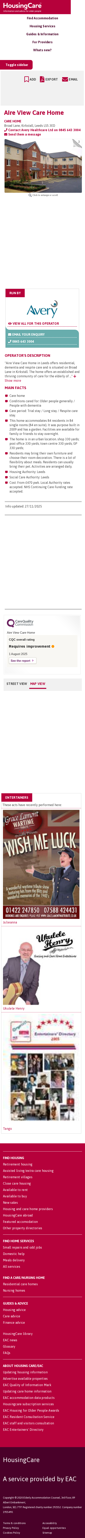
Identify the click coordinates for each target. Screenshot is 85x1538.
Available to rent (15, 1190)
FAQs (6, 1353)
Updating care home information (27, 1391)
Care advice (11, 1316)
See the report (20, 660)
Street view (17, 683)
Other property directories (22, 1228)
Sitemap (47, 1532)
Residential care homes (20, 1284)
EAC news (10, 1340)
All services (11, 1266)
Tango (7, 1128)
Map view (37, 683)
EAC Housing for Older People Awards (31, 1410)
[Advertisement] (42, 243)
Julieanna (10, 922)
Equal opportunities (54, 1527)
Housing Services (42, 26)
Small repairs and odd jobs (22, 1247)
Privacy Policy (11, 1527)
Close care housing (17, 1183)
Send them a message (24, 134)
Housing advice (14, 1310)
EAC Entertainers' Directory (23, 1429)
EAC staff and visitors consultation (28, 1423)
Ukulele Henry (14, 1008)
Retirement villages (17, 1177)
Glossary (9, 1346)
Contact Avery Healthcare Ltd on (44, 130)
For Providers (42, 42)
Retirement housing (18, 1164)
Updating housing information (25, 1372)
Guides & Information (42, 34)
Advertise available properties (25, 1378)
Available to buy (15, 1196)
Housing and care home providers (28, 1209)
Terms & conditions (14, 1523)
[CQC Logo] (20, 626)
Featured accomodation (20, 1221)
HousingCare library (18, 1333)
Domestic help (14, 1254)
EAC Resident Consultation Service (29, 1417)
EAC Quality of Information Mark (27, 1385)
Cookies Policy (11, 1532)
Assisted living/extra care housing (28, 1170)
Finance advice (14, 1322)
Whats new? (42, 50)
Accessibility (49, 1523)
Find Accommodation (42, 18)
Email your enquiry (28, 334)
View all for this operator (35, 323)
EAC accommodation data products (29, 1397)
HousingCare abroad (18, 1215)
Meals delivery (14, 1260)
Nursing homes (14, 1290)
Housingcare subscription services (28, 1404)
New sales (10, 1202)
